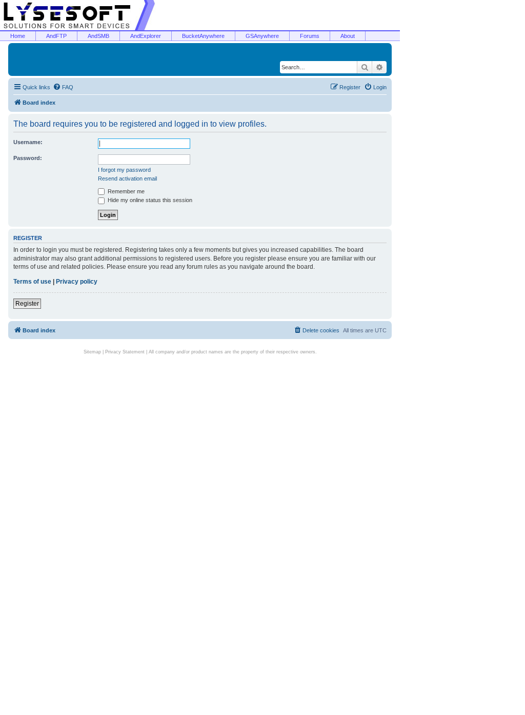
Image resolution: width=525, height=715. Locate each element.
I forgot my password (124, 170)
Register (27, 303)
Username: (28, 142)
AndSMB (98, 36)
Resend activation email (127, 178)
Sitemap (92, 351)
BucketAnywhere (203, 36)
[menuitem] (63, 87)
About (347, 36)
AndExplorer (145, 36)
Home (17, 36)
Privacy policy (76, 281)
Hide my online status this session (149, 200)
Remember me (125, 191)
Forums (309, 36)
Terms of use (32, 281)
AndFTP (56, 36)
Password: (27, 158)
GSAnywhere (262, 36)
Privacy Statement (125, 351)
